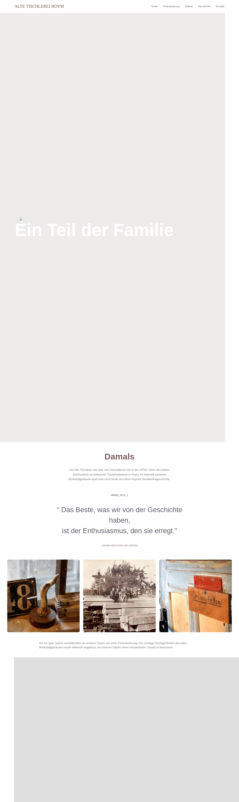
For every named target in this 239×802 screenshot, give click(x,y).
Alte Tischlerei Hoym (39, 6)
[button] (3, 596)
